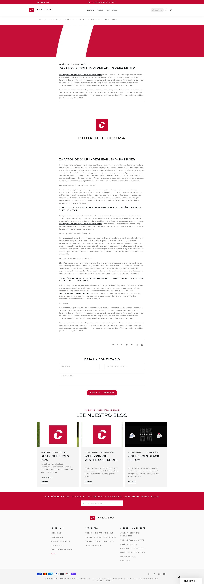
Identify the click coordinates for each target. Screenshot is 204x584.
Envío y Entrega (128, 544)
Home (40, 19)
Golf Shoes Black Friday (143, 458)
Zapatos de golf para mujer (99, 541)
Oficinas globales (60, 541)
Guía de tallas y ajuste (132, 540)
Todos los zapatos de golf (99, 533)
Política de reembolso (81, 578)
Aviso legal (154, 578)
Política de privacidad (101, 578)
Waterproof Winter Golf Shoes (101, 458)
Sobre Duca (56, 533)
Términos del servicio (122, 578)
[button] (90, 10)
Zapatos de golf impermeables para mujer (90, 19)
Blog (53, 554)
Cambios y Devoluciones (133, 548)
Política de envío (140, 578)
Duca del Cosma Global (60, 578)
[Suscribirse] (120, 503)
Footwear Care (128, 557)
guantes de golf (93, 545)
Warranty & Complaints (132, 553)
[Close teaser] (179, 577)
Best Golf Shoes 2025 (55, 458)
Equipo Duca (57, 545)
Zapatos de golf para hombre (100, 537)
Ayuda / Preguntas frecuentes (129, 534)
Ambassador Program (62, 549)
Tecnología (57, 537)
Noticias (53, 19)
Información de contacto (103, 581)
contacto (125, 561)
